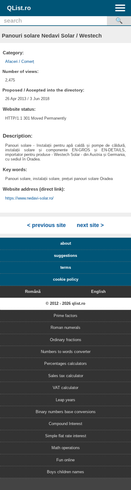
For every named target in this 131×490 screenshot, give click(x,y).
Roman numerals (65, 327)
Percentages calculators (65, 363)
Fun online (65, 460)
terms (65, 267)
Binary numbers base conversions (66, 411)
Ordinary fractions (65, 339)
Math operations (65, 447)
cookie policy (65, 279)
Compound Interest (65, 423)
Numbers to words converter (65, 351)
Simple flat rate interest (65, 436)
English (98, 291)
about (65, 243)
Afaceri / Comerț (19, 61)
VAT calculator (65, 387)
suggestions (65, 255)
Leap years (65, 400)
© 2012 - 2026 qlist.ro (65, 303)
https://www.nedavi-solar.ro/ (29, 198)
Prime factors (65, 315)
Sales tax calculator (65, 375)
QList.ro (19, 7)
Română (33, 291)
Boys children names (65, 472)
